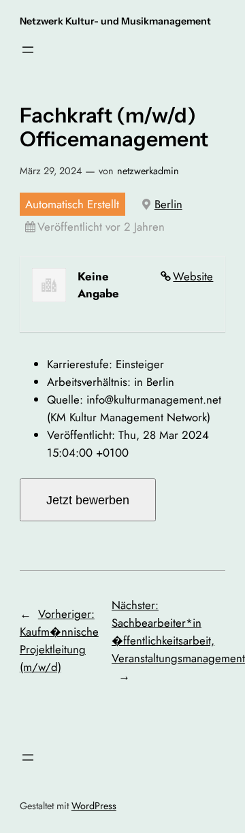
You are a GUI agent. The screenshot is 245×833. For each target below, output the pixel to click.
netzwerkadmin (148, 171)
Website (193, 276)
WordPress (93, 806)
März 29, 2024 (51, 171)
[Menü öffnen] (28, 50)
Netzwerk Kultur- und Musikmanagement (115, 21)
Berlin (168, 204)
